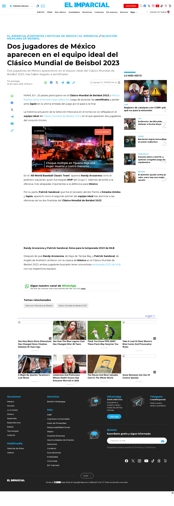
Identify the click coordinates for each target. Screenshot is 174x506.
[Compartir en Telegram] (62, 82)
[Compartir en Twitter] (57, 82)
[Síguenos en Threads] (166, 5)
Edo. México (60, 12)
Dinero (10, 414)
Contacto (51, 448)
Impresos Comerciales (58, 419)
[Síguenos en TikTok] (161, 5)
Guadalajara (74, 12)
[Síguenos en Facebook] (145, 5)
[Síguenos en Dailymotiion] (165, 460)
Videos (10, 452)
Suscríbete (131, 6)
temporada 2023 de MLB (106, 264)
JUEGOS (40, 12)
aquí (83, 288)
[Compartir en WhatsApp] (46, 82)
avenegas (15, 81)
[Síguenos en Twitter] (149, 5)
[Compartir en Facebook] (51, 82)
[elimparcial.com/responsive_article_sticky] (172, 492)
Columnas (99, 12)
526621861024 (115, 400)
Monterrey (87, 12)
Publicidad (52, 457)
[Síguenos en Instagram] (153, 5)
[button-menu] (4, 6)
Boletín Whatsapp (56, 401)
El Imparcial (17, 36)
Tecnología (12, 431)
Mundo (10, 406)
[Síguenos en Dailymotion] (170, 5)
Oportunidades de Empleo (60, 440)
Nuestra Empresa (56, 436)
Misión (50, 431)
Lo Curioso (12, 410)
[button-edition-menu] (148, 12)
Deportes (12, 418)
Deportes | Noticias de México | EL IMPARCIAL (64, 36)
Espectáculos (14, 422)
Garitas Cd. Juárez (158, 12)
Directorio (52, 444)
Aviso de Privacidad (56, 423)
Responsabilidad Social (58, 427)
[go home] (16, 480)
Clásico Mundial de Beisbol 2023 (62, 116)
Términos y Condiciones (145, 447)
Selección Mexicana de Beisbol (39, 305)
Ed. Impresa (111, 12)
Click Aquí (114, 417)
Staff (49, 414)
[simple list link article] (145, 92)
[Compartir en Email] (68, 82)
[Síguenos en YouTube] (157, 5)
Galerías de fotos (15, 448)
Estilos (10, 427)
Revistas (124, 12)
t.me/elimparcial (157, 400)
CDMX (49, 12)
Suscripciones (54, 452)
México (10, 401)
